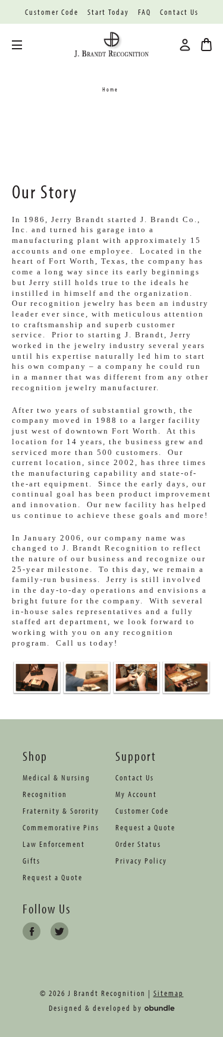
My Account (136, 794)
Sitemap (168, 993)
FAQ (144, 12)
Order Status (138, 844)
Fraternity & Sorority (61, 810)
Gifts (31, 860)
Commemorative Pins (61, 827)
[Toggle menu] (26, 45)
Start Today (108, 12)
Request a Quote (53, 877)
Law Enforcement (54, 844)
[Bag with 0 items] (206, 44)
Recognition (45, 794)
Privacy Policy (141, 860)
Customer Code (51, 12)
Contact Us (179, 12)
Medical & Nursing (56, 777)
